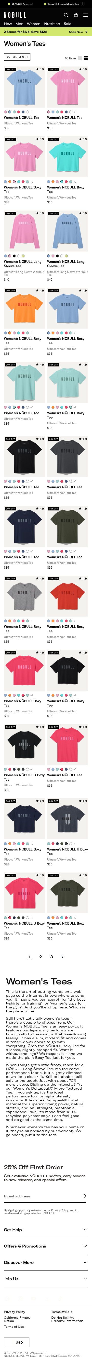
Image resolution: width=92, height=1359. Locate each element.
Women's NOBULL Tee (21, 117)
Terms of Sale (61, 1311)
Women (33, 24)
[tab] (5, 112)
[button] (83, 4)
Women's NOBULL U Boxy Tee (24, 777)
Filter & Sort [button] (20, 57)
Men (19, 24)
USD (22, 1344)
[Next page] (62, 956)
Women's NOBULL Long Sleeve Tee (22, 263)
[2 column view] (86, 58)
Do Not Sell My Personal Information (67, 1319)
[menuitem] (8, 24)
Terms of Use (14, 1326)
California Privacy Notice (17, 1319)
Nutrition (52, 24)
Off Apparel (20, 3)
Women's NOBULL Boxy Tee (22, 189)
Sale (67, 24)
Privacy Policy (14, 1311)
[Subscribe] (83, 1196)
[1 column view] (80, 58)
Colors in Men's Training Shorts (69, 3)
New (8, 24)
